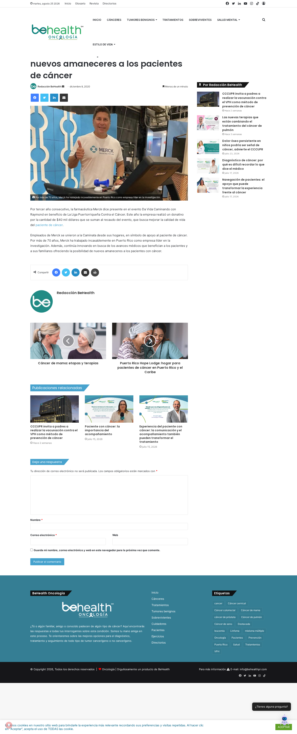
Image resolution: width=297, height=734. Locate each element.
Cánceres (114, 19)
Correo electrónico (43, 535)
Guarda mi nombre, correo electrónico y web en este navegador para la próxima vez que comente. (97, 550)
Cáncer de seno (223, 623)
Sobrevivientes (200, 19)
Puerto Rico (220, 644)
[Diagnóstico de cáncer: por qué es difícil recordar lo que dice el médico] (208, 165)
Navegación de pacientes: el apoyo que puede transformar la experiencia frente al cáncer (243, 186)
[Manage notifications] (9, 725)
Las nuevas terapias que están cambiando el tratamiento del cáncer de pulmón (242, 123)
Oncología (220, 637)
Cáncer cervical (237, 603)
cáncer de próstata (225, 617)
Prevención (255, 637)
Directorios (109, 3)
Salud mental (227, 19)
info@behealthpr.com (253, 669)
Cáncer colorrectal (224, 610)
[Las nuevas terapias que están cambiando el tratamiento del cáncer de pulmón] (208, 122)
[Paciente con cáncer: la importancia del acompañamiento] (109, 409)
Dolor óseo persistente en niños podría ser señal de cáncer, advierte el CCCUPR (242, 145)
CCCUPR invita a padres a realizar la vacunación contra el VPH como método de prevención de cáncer (54, 432)
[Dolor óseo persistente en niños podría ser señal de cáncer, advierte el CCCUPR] (208, 146)
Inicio (68, 3)
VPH (216, 651)
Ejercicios (158, 636)
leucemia (219, 630)
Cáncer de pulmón (251, 617)
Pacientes (158, 630)
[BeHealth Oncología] (57, 32)
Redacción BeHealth (49, 86)
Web (115, 535)
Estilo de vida (103, 44)
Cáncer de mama (250, 610)
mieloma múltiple (254, 630)
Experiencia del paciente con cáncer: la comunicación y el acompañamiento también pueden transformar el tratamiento (160, 434)
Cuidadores (159, 623)
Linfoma (234, 630)
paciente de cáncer (49, 225)
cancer (218, 603)
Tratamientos (172, 19)
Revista (94, 3)
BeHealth (164, 669)
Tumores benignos (141, 19)
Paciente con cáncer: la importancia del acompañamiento (102, 430)
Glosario (80, 3)
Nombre (36, 519)
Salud (236, 644)
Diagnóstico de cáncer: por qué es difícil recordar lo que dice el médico (243, 164)
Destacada (244, 623)
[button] (284, 721)
